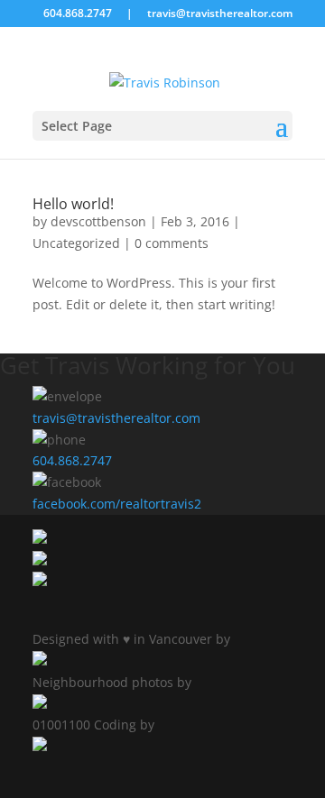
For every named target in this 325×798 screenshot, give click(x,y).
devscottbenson (98, 221)
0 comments (172, 243)
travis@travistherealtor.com (116, 418)
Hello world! (73, 204)
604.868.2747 (72, 460)
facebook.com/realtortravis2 (116, 503)
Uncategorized (76, 243)
